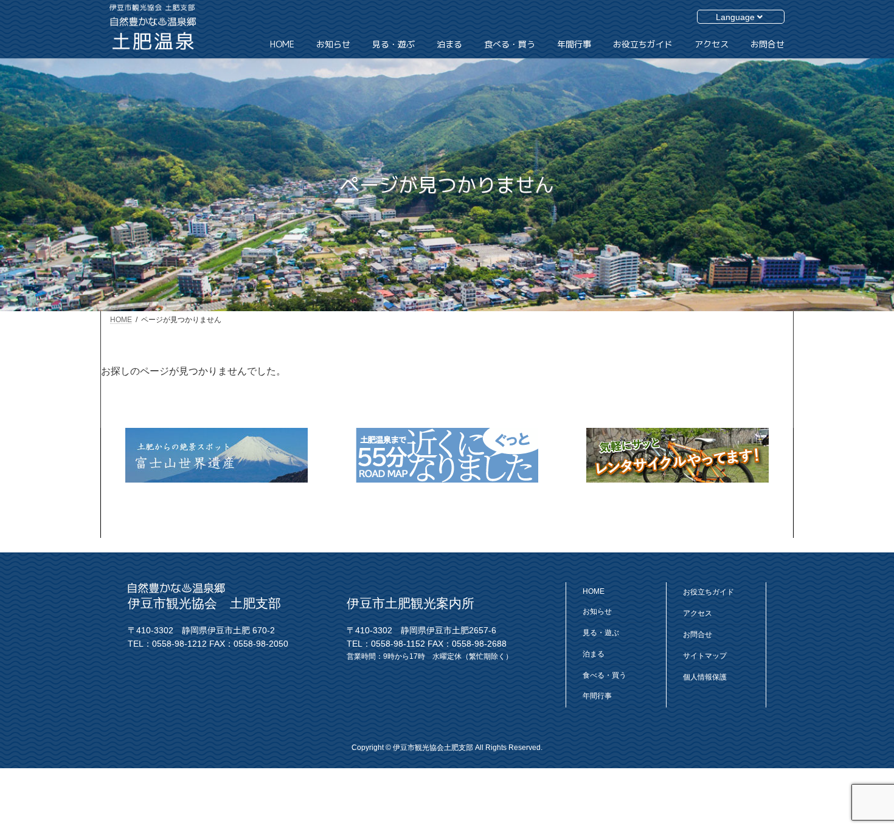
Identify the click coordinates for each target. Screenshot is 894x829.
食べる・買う (604, 674)
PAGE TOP (856, 781)
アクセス (697, 613)
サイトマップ (705, 655)
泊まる (594, 653)
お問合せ (697, 634)
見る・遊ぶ (601, 632)
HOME (594, 591)
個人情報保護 (705, 676)
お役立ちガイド (708, 592)
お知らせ (597, 611)
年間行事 (597, 696)
